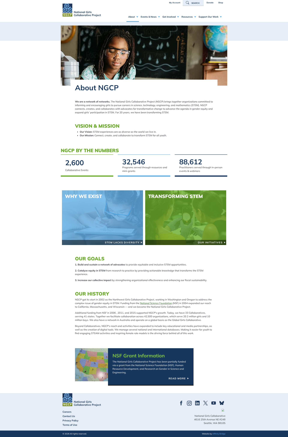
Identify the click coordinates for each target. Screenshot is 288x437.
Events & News (149, 16)
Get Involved (169, 16)
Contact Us (69, 416)
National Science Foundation (156, 303)
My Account (174, 2)
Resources (187, 16)
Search (195, 3)
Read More (177, 378)
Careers (67, 411)
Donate (210, 2)
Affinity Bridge (218, 433)
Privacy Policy (70, 420)
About (131, 16)
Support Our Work (208, 16)
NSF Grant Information (138, 356)
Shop (220, 2)
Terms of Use (70, 424)
